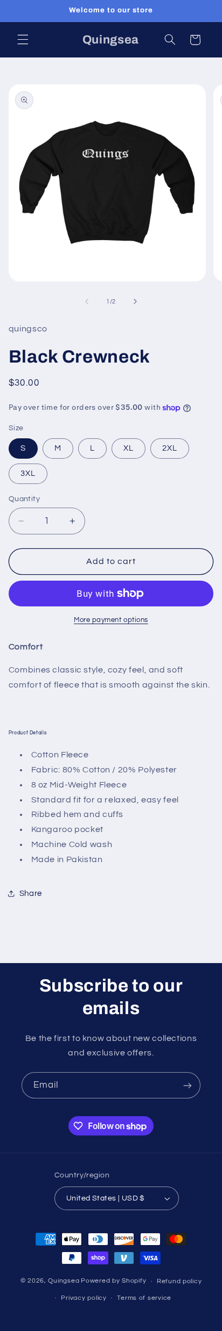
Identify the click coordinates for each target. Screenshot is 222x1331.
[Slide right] (135, 302)
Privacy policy (83, 1298)
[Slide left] (87, 302)
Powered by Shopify (113, 1281)
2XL (169, 448)
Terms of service (144, 1298)
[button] (22, 39)
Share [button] (30, 893)
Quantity (24, 499)
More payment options (111, 620)
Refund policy (179, 1281)
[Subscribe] (187, 1085)
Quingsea (63, 1281)
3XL (28, 473)
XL (128, 448)
